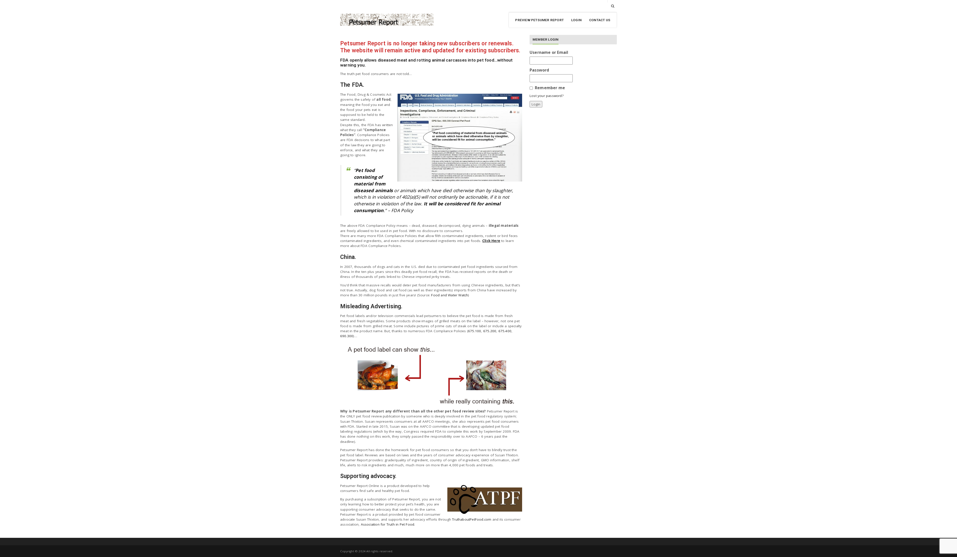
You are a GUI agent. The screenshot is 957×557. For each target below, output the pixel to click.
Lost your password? (546, 95)
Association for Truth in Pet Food (387, 524)
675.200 (489, 331)
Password (539, 70)
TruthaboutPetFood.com (471, 519)
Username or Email (549, 52)
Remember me (550, 87)
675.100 (474, 331)
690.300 (346, 336)
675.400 (504, 331)
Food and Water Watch (449, 295)
